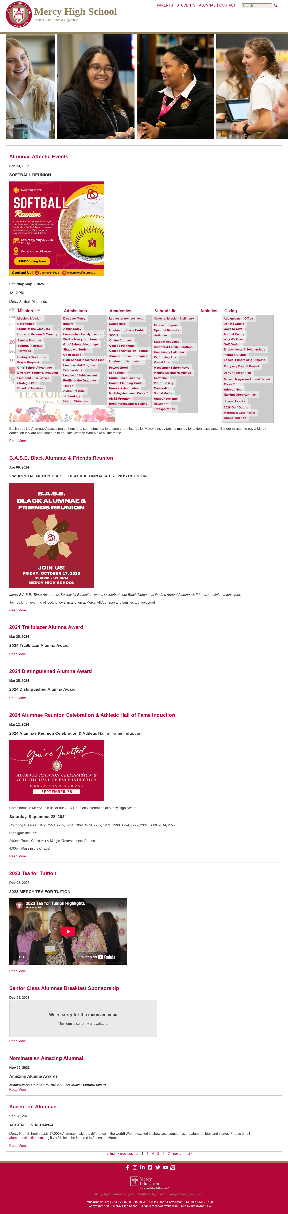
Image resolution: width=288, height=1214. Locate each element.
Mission (25, 311)
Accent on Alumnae (32, 1106)
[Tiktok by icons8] (150, 1169)
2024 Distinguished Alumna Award (50, 671)
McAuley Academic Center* (128, 393)
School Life (165, 311)
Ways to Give (233, 328)
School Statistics (75, 401)
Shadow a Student (76, 349)
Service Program (29, 340)
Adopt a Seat (233, 389)
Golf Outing (232, 344)
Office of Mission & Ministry (37, 334)
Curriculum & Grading (124, 378)
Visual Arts (161, 362)
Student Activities (166, 341)
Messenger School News (171, 367)
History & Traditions (31, 357)
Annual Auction (235, 417)
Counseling (117, 323)
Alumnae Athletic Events (38, 156)
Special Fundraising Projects (244, 359)
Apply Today (72, 328)
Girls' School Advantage (34, 367)
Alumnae (207, 5)
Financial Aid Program (79, 365)
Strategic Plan (27, 383)
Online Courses (120, 340)
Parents (165, 5)
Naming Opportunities (240, 394)
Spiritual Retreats (29, 345)
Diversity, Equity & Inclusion (37, 372)
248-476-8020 (121, 1201)
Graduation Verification (126, 361)
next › (177, 1153)
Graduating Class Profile (126, 330)
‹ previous (125, 1153)
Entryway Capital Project (241, 366)
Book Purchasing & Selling (128, 403)
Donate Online (234, 323)
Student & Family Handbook (174, 347)
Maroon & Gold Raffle (239, 412)
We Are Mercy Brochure (80, 339)
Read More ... (19, 441)
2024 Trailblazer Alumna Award (46, 627)
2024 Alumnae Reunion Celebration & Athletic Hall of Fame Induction (92, 715)
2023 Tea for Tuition (33, 873)
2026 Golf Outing (236, 407)
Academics (120, 311)
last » (189, 1153)
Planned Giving (235, 354)
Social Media (163, 393)
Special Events (234, 401)
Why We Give (233, 339)
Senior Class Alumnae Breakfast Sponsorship (64, 988)
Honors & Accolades (123, 388)
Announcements (166, 398)
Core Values (25, 323)
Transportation (164, 409)
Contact (227, 5)
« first (111, 1153)
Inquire (68, 323)
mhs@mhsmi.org (98, 1201)
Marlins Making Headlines (172, 372)
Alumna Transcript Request (128, 356)
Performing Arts (165, 357)
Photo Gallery (164, 383)
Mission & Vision (29, 318)
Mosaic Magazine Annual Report (247, 379)
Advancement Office (238, 318)
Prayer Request (28, 362)
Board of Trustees (30, 388)
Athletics (208, 311)
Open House (72, 354)
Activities (24, 350)
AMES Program (74, 390)
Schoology (117, 372)
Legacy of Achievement (80, 375)
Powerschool (118, 367)
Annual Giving (234, 334)
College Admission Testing (128, 350)
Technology (71, 396)
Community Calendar (169, 352)
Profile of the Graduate (33, 328)
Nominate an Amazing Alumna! (46, 1058)
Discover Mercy (74, 318)
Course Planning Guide (126, 383)
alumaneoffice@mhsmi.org (29, 1138)
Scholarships (72, 370)
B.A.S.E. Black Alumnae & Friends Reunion (61, 458)
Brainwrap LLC (201, 1205)
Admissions (75, 311)
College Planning (121, 345)
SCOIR (113, 335)
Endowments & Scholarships (244, 349)
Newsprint (161, 403)
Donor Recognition (237, 372)
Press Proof (232, 384)
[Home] (19, 15)
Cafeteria (160, 378)
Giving (230, 311)
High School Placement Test (83, 359)
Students (186, 5)
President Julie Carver (33, 378)
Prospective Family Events (82, 334)
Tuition (68, 385)
